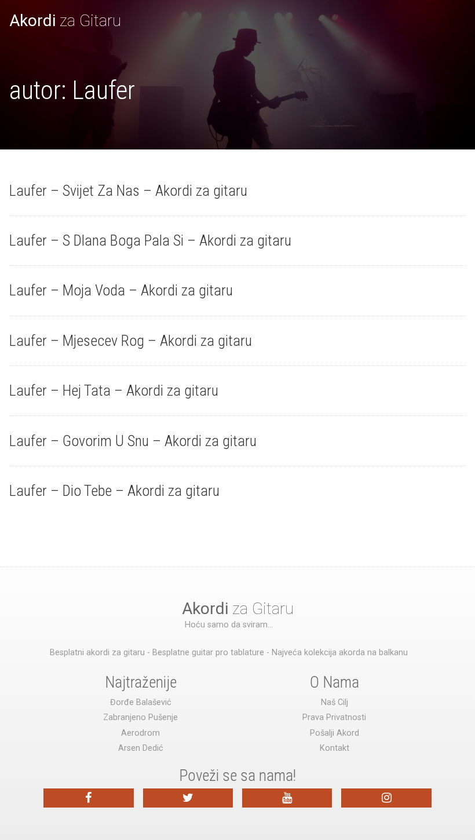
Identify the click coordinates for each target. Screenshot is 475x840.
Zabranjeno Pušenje (140, 717)
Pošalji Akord (334, 733)
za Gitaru (65, 20)
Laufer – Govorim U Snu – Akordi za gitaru (133, 441)
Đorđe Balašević (140, 702)
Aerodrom (140, 733)
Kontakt (334, 748)
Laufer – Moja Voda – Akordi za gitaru (121, 290)
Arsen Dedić (140, 748)
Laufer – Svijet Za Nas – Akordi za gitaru (128, 190)
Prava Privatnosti (334, 717)
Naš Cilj (334, 702)
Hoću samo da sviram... (229, 625)
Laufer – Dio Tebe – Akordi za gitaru (114, 490)
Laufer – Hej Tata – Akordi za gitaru (113, 390)
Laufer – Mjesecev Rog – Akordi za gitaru (130, 340)
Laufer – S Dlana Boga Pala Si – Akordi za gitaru (150, 240)
